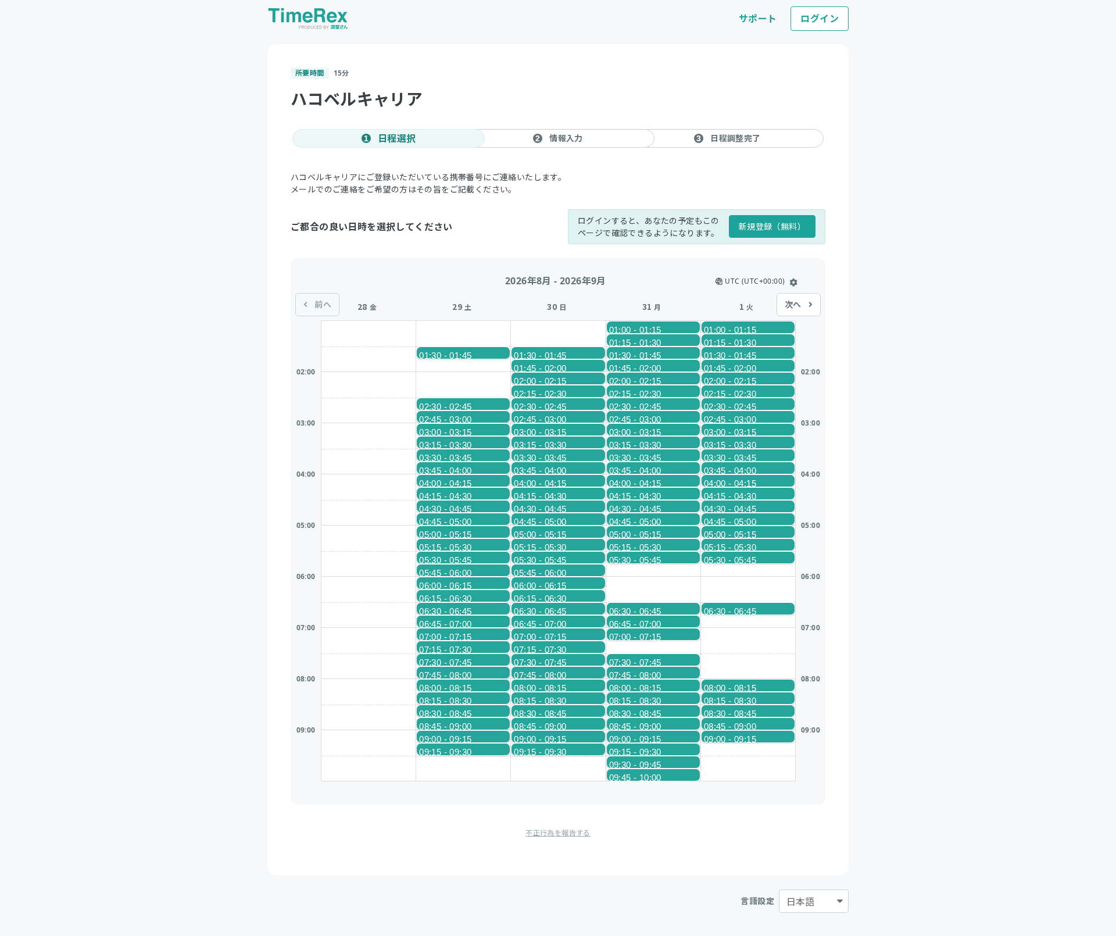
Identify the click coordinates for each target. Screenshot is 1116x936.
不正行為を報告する (558, 833)
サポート (758, 18)
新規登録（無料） (772, 226)
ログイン (819, 18)
